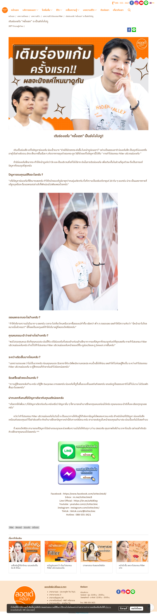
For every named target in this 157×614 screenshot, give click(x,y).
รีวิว (58, 10)
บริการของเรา (29, 10)
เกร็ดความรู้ (71, 10)
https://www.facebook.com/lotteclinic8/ (84, 494)
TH (153, 3)
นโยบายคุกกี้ (30, 610)
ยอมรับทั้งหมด (136, 608)
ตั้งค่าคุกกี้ (123, 608)
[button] (129, 10)
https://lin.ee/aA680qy (86, 501)
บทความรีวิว (89, 10)
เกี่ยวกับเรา (118, 10)
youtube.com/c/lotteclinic (84, 504)
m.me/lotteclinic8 (82, 497)
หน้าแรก (15, 10)
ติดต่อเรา (105, 10)
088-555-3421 (83, 515)
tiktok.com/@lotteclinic (82, 511)
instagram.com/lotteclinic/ (85, 508)
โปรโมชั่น (46, 10)
